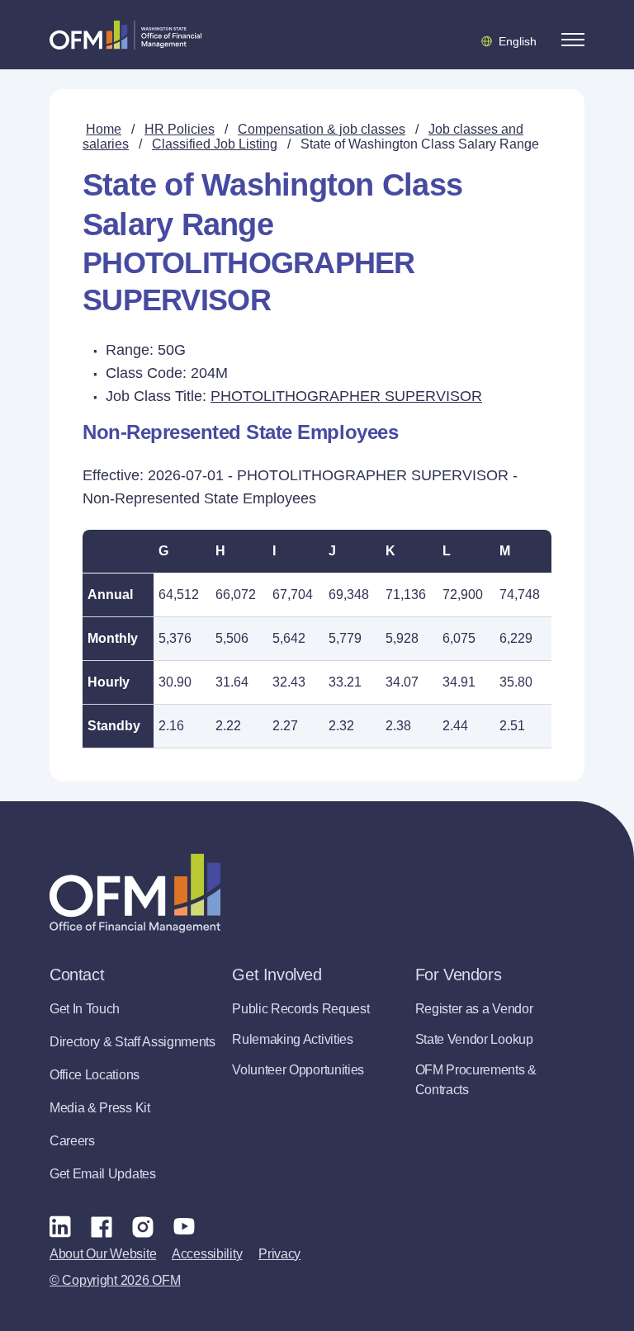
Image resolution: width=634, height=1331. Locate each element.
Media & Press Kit (100, 1108)
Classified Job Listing (214, 144)
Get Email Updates (103, 1174)
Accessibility (207, 1254)
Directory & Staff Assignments (132, 1042)
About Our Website (103, 1254)
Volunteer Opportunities (298, 1070)
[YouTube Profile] (184, 1226)
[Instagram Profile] (143, 1226)
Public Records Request (300, 1009)
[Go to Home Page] (125, 35)
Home (103, 129)
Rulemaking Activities (292, 1039)
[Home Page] (135, 893)
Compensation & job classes (321, 129)
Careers (72, 1141)
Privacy (279, 1254)
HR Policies (179, 129)
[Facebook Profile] (101, 1226)
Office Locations (95, 1075)
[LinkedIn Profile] (60, 1226)
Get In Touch (85, 1009)
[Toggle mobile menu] (572, 39)
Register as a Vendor (474, 1009)
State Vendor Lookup (474, 1039)
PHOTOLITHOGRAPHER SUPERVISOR (346, 396)
